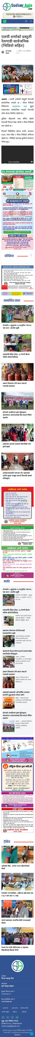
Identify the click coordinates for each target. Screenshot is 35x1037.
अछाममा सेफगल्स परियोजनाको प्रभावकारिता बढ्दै (14, 632)
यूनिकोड (24, 1012)
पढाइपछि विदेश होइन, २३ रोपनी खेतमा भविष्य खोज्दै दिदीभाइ (16, 356)
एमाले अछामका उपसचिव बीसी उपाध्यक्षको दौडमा (16, 922)
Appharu (17, 1035)
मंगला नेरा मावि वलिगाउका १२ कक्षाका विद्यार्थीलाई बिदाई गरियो (14, 949)
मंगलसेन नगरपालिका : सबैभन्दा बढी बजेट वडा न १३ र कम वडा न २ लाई (17, 894)
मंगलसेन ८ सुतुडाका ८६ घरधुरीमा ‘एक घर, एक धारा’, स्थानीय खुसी (17, 327)
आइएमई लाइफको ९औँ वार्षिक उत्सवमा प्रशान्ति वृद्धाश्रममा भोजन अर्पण (16, 694)
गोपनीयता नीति (24, 1008)
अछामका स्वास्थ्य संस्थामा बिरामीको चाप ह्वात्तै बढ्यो (17, 445)
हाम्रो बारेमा (15, 1008)
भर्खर (7, 581)
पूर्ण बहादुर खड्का (8, 52)
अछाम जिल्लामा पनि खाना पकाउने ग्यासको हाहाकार (15, 385)
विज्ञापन (15, 1012)
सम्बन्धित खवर (12, 300)
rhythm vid (19, 106)
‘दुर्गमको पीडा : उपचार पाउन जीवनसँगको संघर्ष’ (15, 867)
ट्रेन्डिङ (7, 841)
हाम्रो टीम (5, 1008)
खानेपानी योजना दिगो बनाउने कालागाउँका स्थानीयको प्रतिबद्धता (17, 652)
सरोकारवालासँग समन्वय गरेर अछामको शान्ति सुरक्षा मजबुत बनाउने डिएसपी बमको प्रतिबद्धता (17, 475)
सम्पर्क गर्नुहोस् (5, 1012)
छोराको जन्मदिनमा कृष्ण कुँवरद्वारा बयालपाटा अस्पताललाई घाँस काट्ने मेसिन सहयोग (17, 415)
